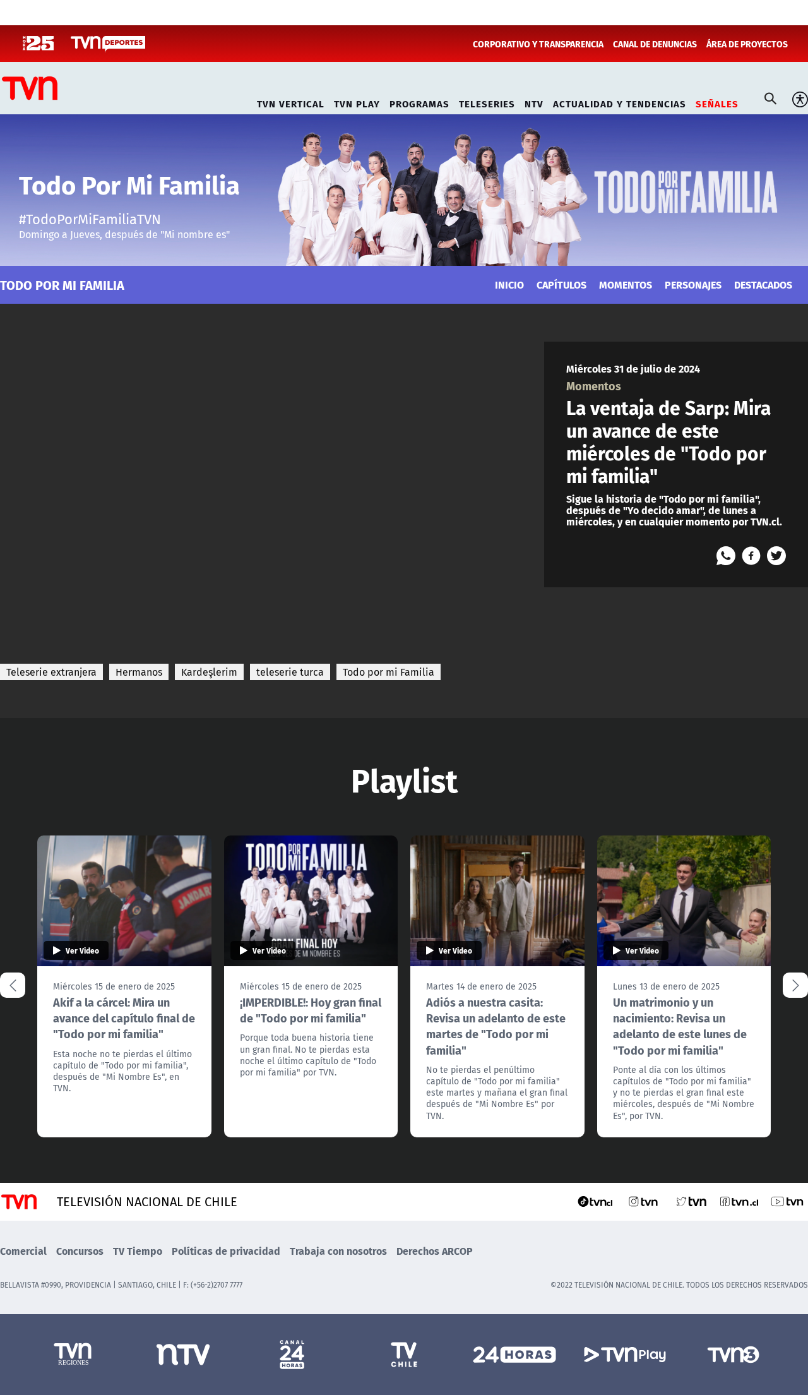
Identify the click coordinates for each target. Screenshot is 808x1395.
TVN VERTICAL (290, 102)
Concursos (80, 1251)
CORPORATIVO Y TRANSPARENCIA (538, 44)
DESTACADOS (763, 284)
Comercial (23, 1251)
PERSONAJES (693, 284)
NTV (534, 102)
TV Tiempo (137, 1251)
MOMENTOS (625, 284)
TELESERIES (487, 102)
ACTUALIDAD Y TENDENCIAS (619, 102)
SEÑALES (717, 102)
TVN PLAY (357, 102)
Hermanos (139, 672)
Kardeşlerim (209, 672)
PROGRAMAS (419, 102)
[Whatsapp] (725, 555)
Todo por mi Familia (388, 672)
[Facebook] (751, 555)
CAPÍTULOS (561, 284)
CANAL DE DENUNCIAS (655, 44)
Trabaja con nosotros (338, 1251)
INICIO (509, 284)
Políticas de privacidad (226, 1251)
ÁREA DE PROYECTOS (747, 44)
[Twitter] (776, 555)
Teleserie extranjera (51, 672)
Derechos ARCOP (434, 1251)
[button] (795, 985)
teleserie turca (290, 672)
